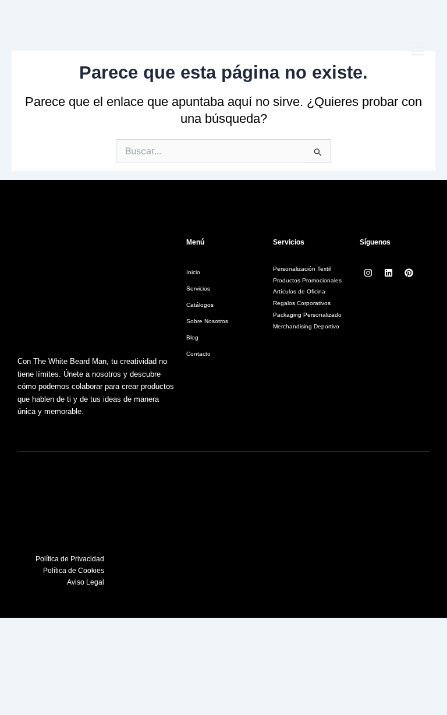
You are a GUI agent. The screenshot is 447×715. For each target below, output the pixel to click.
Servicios (198, 288)
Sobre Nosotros (207, 321)
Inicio (193, 272)
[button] (418, 50)
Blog (192, 337)
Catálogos (200, 305)
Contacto (198, 354)
